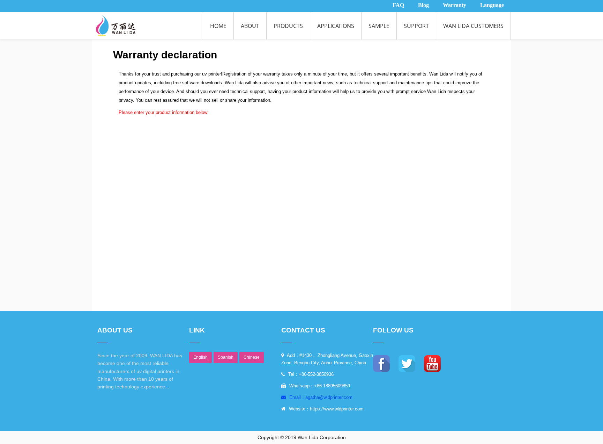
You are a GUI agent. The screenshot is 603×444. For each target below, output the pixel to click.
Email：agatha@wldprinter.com (320, 397)
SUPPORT (416, 26)
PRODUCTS (288, 26)
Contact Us (303, 330)
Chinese (252, 357)
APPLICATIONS (335, 26)
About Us (115, 330)
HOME (218, 26)
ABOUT (250, 26)
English (200, 357)
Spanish (225, 357)
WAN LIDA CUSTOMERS (473, 26)
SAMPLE (378, 26)
